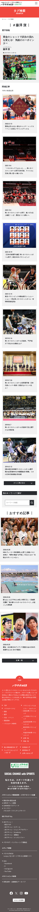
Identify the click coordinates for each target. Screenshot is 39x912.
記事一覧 (26, 738)
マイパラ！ (7, 808)
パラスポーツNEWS (10, 723)
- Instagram (8, 869)
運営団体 (25, 750)
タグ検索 (11, 19)
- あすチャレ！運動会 (11, 835)
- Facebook (8, 863)
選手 (5, 714)
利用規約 (25, 747)
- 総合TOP (7, 824)
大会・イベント (9, 717)
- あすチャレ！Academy (12, 832)
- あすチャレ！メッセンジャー (14, 837)
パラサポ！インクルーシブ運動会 (15, 842)
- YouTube (7, 871)
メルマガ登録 (19, 900)
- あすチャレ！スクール (12, 827)
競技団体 (7, 720)
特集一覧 (26, 741)
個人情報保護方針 (9, 747)
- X (5, 866)
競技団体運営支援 (10, 800)
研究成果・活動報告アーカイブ (15, 882)
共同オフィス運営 (10, 803)
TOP (5, 705)
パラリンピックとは (29, 705)
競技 (5, 711)
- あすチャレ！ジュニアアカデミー (16, 830)
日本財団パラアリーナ (11, 806)
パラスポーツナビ (9, 708)
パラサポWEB (8, 853)
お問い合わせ (26, 753)
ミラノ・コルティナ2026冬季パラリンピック (29, 711)
